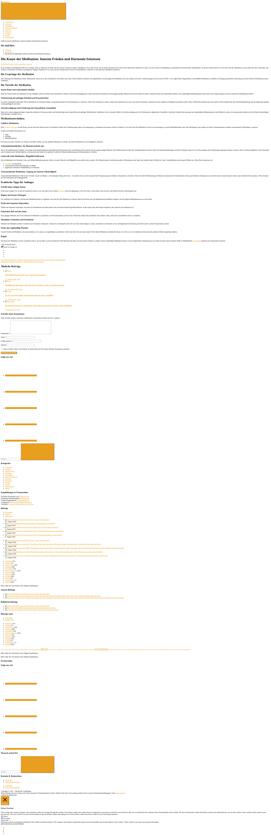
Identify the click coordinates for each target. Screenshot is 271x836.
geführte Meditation (10, 127)
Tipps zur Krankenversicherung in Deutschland (48, 531)
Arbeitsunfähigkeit (23, 649)
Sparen (175, 649)
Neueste (7, 514)
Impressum (8, 780)
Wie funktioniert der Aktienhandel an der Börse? (39, 523)
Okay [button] (113, 793)
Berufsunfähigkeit (36, 649)
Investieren (85, 649)
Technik (7, 33)
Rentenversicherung (169, 649)
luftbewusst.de (24, 496)
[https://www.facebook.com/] (21, 375)
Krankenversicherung (122, 649)
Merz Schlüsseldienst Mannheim (21, 502)
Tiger (18, 279)
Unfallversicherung (186, 649)
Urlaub (7, 35)
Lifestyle (8, 30)
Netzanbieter (149, 649)
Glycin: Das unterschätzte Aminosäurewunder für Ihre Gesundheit (29, 295)
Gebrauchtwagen (52, 649)
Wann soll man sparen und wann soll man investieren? (41, 527)
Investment (101, 649)
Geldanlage (60, 649)
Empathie (8, 164)
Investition (91, 649)
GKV (64, 649)
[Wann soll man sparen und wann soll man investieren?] (14, 527)
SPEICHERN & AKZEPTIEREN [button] (12, 824)
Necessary (6, 818)
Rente (162, 649)
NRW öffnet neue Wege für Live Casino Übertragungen (25, 275)
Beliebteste (8, 512)
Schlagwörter (9, 620)
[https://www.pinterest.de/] (21, 441)
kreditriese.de (24, 498)
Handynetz (68, 649)
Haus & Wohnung (11, 28)
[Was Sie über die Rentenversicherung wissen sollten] (16, 535)
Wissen (7, 488)
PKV (159, 649)
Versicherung (9, 37)
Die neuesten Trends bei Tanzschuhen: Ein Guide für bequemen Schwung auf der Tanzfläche (38, 306)
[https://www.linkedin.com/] (21, 408)
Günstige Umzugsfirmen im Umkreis (21, 504)
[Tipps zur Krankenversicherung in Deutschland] (18, 531)
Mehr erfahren (120, 793)
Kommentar (5, 333)
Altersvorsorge (15, 649)
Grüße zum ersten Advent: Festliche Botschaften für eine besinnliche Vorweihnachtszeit (95, 548)
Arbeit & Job (9, 22)
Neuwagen (155, 649)
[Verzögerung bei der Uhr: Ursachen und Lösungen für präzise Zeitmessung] (31, 556)
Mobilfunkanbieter (133, 649)
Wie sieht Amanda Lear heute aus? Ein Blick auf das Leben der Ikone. (77, 544)
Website (3, 345)
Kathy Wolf (13, 64)
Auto (30, 649)
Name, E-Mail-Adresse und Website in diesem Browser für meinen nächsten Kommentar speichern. (36, 349)
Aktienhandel (8, 649)
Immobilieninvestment (77, 649)
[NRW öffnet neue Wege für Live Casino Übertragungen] (8, 520)
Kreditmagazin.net (23, 500)
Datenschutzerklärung (12, 782)
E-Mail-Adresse (7, 341)
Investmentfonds (113, 649)
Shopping (8, 32)
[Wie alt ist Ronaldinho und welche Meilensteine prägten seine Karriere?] (30, 552)
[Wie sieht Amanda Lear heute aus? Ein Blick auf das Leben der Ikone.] (29, 544)
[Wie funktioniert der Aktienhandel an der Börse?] (14, 523)
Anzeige (8, 469)
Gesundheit (9, 26)
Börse (44, 649)
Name (3, 337)
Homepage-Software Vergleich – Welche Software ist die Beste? (22, 262)
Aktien (2, 649)
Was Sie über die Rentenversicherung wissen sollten (44, 535)
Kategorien (8, 516)
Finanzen (8, 24)
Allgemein (8, 467)
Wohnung (61, 191)
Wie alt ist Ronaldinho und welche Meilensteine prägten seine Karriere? (79, 552)
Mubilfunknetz (141, 649)
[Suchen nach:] (11, 459)
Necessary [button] (4, 816)
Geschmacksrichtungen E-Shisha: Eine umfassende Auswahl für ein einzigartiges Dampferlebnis (33, 260)
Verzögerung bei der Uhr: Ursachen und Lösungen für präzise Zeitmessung (82, 556)
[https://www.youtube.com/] (21, 424)
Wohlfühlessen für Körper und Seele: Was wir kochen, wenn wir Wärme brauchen (34, 285)
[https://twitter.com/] (21, 392)
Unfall (179, 649)
